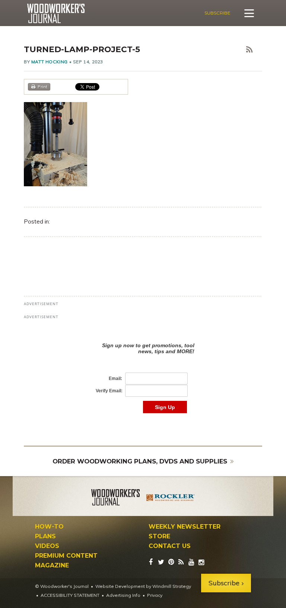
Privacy (154, 595)
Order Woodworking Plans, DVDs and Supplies (140, 461)
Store (159, 536)
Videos (47, 546)
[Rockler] (170, 498)
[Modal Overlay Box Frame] (143, 370)
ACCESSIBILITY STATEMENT (70, 595)
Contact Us (170, 546)
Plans (45, 536)
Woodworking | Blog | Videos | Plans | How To (56, 13)
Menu (249, 13)
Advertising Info (123, 595)
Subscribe (217, 13)
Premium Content (66, 555)
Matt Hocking (49, 61)
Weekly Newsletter (184, 526)
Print (42, 86)
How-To (49, 526)
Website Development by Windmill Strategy (143, 586)
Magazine (52, 565)
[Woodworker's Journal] (115, 498)
